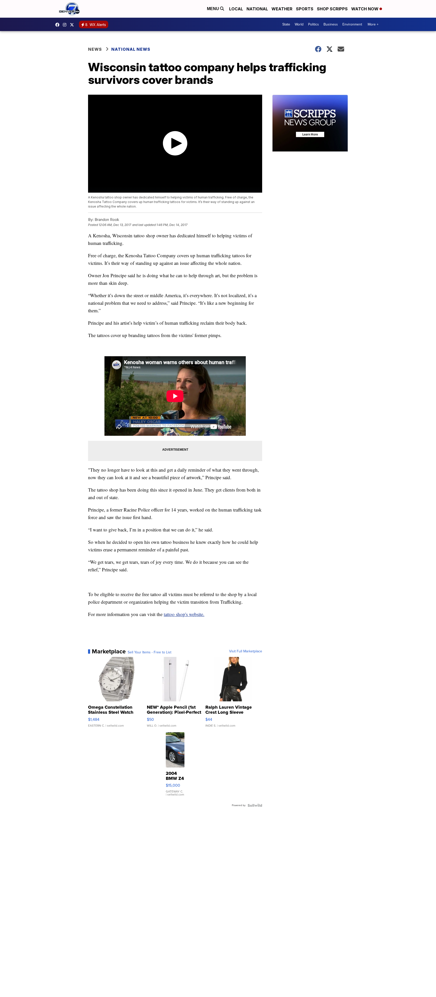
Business (330, 24)
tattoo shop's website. (184, 614)
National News (130, 49)
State (286, 24)
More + (373, 24)
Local (236, 8)
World (299, 24)
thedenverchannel (66, 25)
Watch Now (365, 8)
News (95, 49)
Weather (281, 8)
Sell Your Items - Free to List (149, 652)
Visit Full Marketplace (245, 651)
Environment (352, 24)
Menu (213, 9)
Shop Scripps (332, 8)
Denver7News (58, 25)
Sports (304, 8)
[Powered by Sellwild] (255, 805)
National (257, 8)
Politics (313, 24)
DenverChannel (73, 25)
